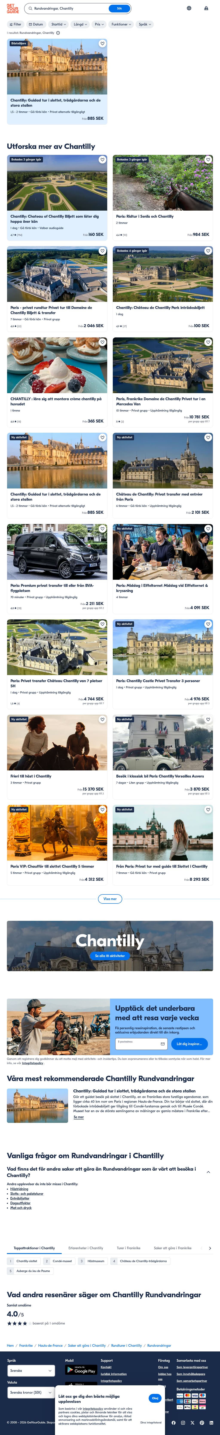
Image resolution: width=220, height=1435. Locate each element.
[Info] (58, 33)
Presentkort (165, 1400)
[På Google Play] (81, 1370)
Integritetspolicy (32, 1063)
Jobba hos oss (164, 1376)
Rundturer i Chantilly (126, 1346)
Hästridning (19, 1189)
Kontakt (106, 1367)
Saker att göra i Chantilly (87, 1346)
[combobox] (66, 8)
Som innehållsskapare (191, 1374)
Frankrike (26, 1346)
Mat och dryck (21, 1208)
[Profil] (206, 8)
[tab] (34, 1248)
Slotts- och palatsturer (26, 1194)
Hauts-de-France (50, 1346)
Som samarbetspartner (192, 1381)
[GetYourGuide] (13, 9)
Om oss (163, 1367)
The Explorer (163, 1409)
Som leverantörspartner (192, 1367)
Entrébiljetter (19, 1198)
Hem (10, 1346)
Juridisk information (114, 1374)
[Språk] (189, 8)
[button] (57, 82)
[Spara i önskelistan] (102, 43)
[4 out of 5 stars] (20, 1323)
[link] (57, 82)
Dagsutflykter (20, 1203)
